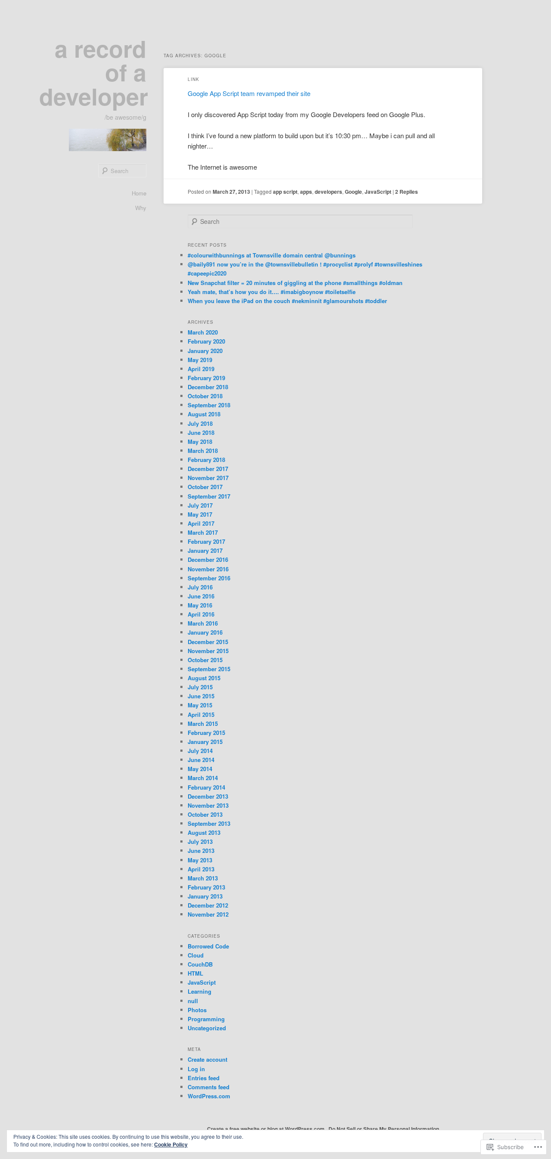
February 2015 (206, 732)
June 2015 (201, 696)
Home (139, 193)
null (193, 1001)
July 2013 (200, 841)
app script (285, 191)
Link (193, 79)
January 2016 (205, 632)
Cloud (196, 955)
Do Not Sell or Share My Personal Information (383, 1129)
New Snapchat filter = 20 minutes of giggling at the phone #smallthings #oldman (295, 283)
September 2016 (209, 578)
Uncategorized (207, 1028)
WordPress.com (209, 1096)
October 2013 (205, 814)
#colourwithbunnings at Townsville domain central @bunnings (272, 255)
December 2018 (208, 387)
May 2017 (200, 514)
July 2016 (200, 587)
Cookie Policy (171, 1144)
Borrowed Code (208, 946)
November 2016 (208, 569)
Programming (206, 1019)
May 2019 (200, 360)
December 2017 (208, 469)
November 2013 (208, 805)
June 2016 (201, 596)
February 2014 (206, 787)
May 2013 (200, 860)
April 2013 (201, 869)
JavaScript (378, 191)
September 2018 (209, 405)
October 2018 (205, 396)
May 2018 (200, 441)
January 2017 (205, 550)
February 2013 (206, 887)
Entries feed (204, 1078)
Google (353, 191)
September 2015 (209, 669)
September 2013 (209, 823)
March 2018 (203, 450)
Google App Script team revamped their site (249, 93)
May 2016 (200, 605)
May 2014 (200, 769)
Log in (196, 1069)
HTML (195, 973)
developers (328, 191)
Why (140, 208)
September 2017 (209, 496)
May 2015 (200, 705)
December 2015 (208, 642)
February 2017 (206, 541)
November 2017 (208, 478)
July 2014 (200, 751)
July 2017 (200, 505)
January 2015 (205, 742)
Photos (197, 1010)
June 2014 (201, 760)
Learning (199, 991)
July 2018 (200, 423)
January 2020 (205, 351)
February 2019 (206, 378)
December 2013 (208, 796)
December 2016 (208, 559)
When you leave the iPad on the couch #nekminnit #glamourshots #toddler (287, 301)
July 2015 (200, 687)
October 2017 (205, 487)
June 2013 (201, 850)
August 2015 (204, 678)
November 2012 (208, 914)
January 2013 (205, 896)
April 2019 (201, 369)
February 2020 (206, 341)
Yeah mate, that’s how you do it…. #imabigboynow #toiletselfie (272, 292)
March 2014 (203, 778)
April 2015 (201, 714)
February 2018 (206, 460)
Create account (207, 1059)
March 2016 (203, 623)
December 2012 (208, 905)
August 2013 (204, 832)
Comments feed (208, 1087)
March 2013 (203, 878)
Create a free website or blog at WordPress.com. (266, 1129)
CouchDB (200, 964)
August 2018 (204, 414)
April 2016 (201, 614)
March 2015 (203, 723)
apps (306, 191)
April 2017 (201, 523)
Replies (406, 191)
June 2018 (201, 432)
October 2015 (205, 660)
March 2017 (203, 532)
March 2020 (203, 332)
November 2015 (208, 651)
